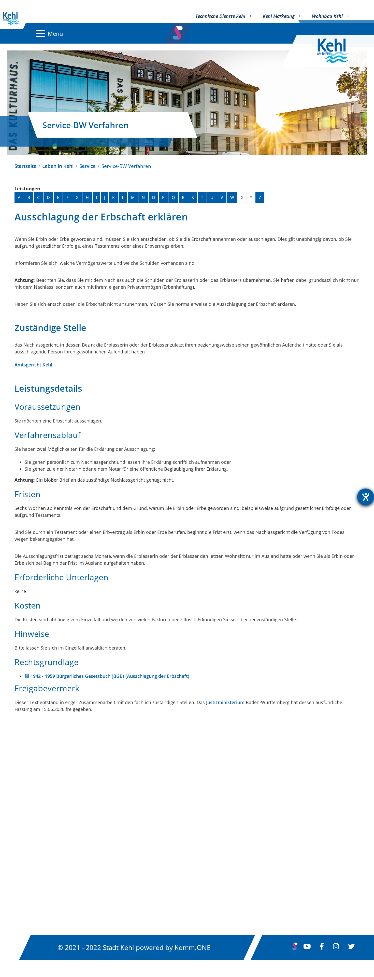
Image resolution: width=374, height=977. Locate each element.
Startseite (25, 166)
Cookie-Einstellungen (282, 890)
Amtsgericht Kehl (33, 365)
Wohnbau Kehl (327, 16)
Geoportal (148, 849)
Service (87, 166)
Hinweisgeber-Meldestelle (288, 877)
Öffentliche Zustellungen (167, 835)
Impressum (269, 808)
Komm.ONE (192, 947)
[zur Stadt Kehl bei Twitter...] (351, 947)
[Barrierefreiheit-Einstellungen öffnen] (365, 496)
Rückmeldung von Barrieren (291, 863)
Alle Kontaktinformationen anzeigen (62, 867)
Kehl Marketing (278, 16)
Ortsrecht (147, 808)
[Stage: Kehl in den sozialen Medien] (178, 31)
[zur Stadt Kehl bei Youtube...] (307, 947)
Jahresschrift (151, 890)
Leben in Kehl (58, 166)
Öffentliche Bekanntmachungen (176, 822)
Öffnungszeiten (35, 882)
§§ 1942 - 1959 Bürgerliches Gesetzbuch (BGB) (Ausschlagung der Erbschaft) (107, 676)
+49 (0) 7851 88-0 (38, 850)
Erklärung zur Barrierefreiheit (293, 835)
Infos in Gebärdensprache (288, 849)
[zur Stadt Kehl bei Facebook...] (321, 947)
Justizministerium (225, 702)
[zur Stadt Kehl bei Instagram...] (335, 947)
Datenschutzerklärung (284, 822)
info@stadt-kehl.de (39, 842)
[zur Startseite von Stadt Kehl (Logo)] (336, 50)
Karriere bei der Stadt (162, 863)
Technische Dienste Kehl (220, 16)
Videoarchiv (150, 877)
